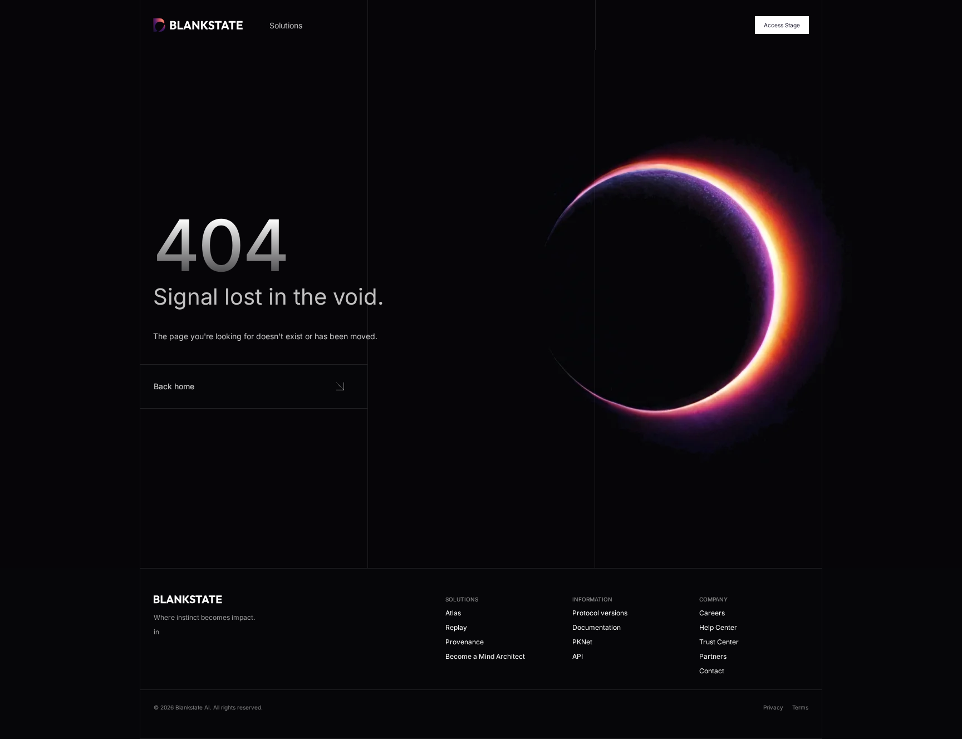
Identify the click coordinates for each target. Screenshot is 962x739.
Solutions (285, 25)
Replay (456, 627)
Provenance (464, 642)
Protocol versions (599, 613)
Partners (713, 656)
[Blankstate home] (198, 25)
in (156, 632)
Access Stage (782, 25)
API (577, 656)
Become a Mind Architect (485, 656)
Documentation (596, 627)
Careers (712, 613)
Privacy (773, 707)
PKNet (582, 642)
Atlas (453, 613)
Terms (800, 707)
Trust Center (719, 642)
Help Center (718, 627)
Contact (711, 671)
